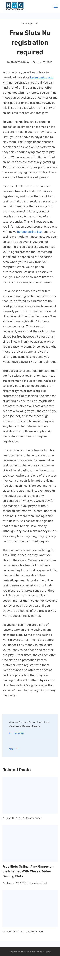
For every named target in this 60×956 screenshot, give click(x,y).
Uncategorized (30, 23)
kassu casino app (41, 77)
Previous (19, 733)
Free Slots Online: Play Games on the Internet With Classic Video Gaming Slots (27, 871)
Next (12, 748)
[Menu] (56, 6)
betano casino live (29, 231)
